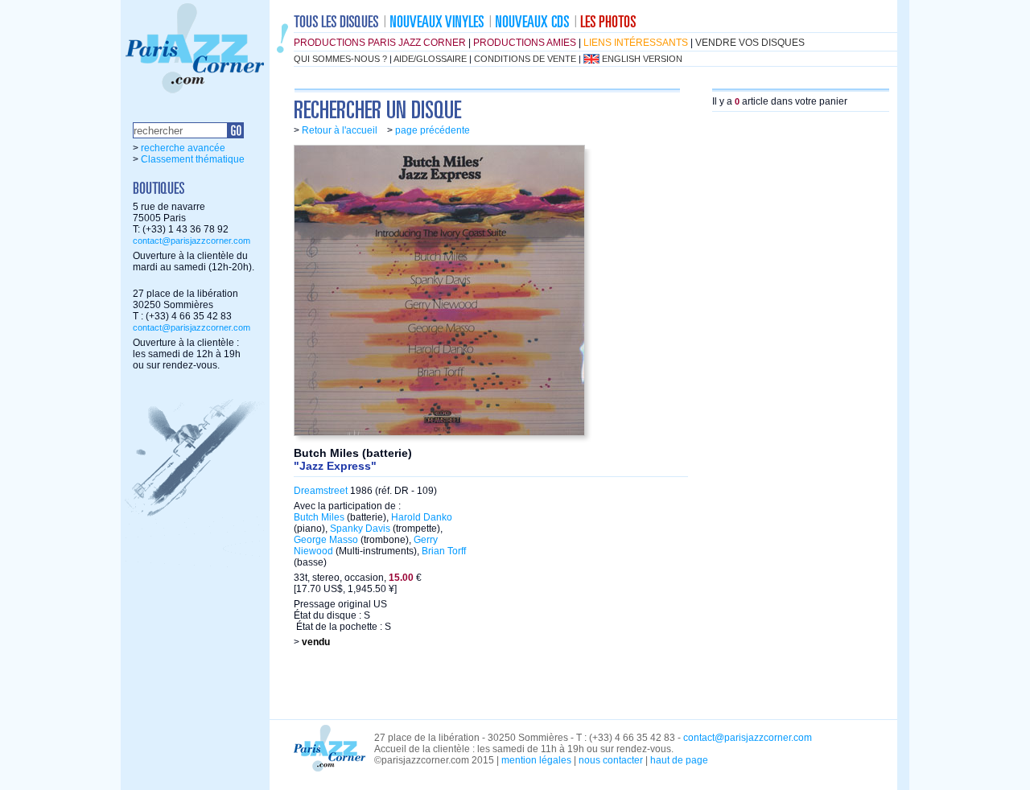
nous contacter (611, 760)
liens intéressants (635, 42)
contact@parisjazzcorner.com (191, 240)
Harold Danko (421, 517)
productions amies (524, 42)
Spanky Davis (360, 528)
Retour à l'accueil (339, 130)
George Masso (326, 539)
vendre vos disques (750, 42)
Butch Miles (319, 517)
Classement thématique (193, 159)
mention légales (536, 760)
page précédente (432, 130)
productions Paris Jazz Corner (380, 42)
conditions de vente (525, 59)
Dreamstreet (321, 490)
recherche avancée (183, 148)
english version (642, 59)
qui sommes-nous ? (340, 59)
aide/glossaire (430, 59)
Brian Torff (444, 551)
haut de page (679, 760)
